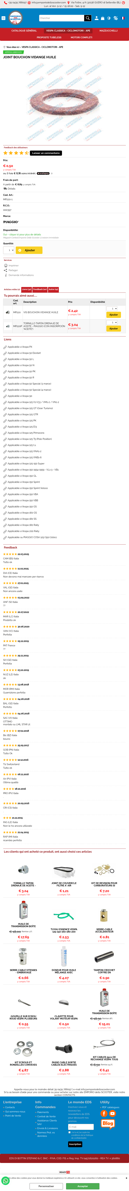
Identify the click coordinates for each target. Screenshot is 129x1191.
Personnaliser (46, 1186)
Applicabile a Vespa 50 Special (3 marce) (29, 383)
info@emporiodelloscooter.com (98, 1089)
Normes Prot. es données (46, 1134)
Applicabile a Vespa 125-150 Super (26, 463)
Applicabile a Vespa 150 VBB (23, 500)
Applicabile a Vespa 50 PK (22, 371)
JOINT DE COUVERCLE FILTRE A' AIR (63, 884)
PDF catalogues (110, 1107)
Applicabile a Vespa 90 (20, 396)
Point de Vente (13, 1115)
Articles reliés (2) (12, 289)
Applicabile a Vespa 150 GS (22, 506)
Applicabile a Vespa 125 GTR (23, 414)
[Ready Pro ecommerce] (64, 1172)
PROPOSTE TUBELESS (49, 37)
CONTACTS (69, 1095)
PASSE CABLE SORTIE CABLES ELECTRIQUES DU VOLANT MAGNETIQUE (64, 1063)
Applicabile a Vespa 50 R (21, 377)
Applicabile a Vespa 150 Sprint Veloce (28, 488)
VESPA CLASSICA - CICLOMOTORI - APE (68, 30)
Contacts (10, 1107)
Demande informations (21, 275)
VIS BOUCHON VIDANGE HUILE (40, 312)
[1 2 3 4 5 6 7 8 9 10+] (9, 251)
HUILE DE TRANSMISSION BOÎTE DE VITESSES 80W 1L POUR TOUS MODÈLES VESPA (104, 1012)
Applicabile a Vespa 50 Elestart (24, 353)
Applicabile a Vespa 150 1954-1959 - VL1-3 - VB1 (33, 469)
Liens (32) (26, 289)
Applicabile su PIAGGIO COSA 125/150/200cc (32, 537)
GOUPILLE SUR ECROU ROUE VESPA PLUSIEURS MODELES (23, 1017)
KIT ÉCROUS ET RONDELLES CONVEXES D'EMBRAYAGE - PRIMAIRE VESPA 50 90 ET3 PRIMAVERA (23, 1063)
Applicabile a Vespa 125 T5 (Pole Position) (30, 439)
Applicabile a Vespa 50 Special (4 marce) (29, 389)
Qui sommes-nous (15, 1111)
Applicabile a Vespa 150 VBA (23, 494)
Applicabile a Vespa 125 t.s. (22, 445)
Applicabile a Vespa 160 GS (22, 512)
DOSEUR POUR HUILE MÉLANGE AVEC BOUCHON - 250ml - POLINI (64, 971)
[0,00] (103, 18)
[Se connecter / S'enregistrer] (97, 18)
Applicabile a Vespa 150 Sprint (24, 482)
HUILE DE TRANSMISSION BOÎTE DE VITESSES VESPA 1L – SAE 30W (23, 925)
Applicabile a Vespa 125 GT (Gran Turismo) (30, 408)
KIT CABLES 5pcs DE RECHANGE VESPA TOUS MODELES (104, 1058)
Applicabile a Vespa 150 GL (22, 475)
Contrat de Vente (46, 1116)
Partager (13, 270)
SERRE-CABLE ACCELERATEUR (104, 930)
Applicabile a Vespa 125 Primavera (26, 432)
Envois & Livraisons (47, 1128)
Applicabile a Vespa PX (20, 346)
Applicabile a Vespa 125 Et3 (22, 426)
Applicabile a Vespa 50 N (21, 365)
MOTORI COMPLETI (81, 37)
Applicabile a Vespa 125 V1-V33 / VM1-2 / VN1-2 (33, 402)
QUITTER (126, 1177)
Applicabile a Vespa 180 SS (22, 518)
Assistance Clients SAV (47, 1122)
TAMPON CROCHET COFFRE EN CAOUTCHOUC (104, 971)
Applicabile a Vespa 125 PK (22, 420)
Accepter (83, 1186)
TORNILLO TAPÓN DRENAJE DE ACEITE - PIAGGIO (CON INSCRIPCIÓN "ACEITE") (44, 326)
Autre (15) (53, 289)
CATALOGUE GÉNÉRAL (24, 30)
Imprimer (14, 265)
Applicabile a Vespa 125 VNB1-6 (25, 457)
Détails (11, 188)
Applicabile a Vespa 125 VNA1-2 (24, 451)
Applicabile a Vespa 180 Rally (23, 525)
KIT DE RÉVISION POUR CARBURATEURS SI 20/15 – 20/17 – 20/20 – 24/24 (104, 884)
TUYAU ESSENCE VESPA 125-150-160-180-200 (64, 930)
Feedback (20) (40, 289)
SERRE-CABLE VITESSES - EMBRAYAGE (23, 971)
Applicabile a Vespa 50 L (21, 359)
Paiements (43, 1112)
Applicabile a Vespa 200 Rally (23, 531)
